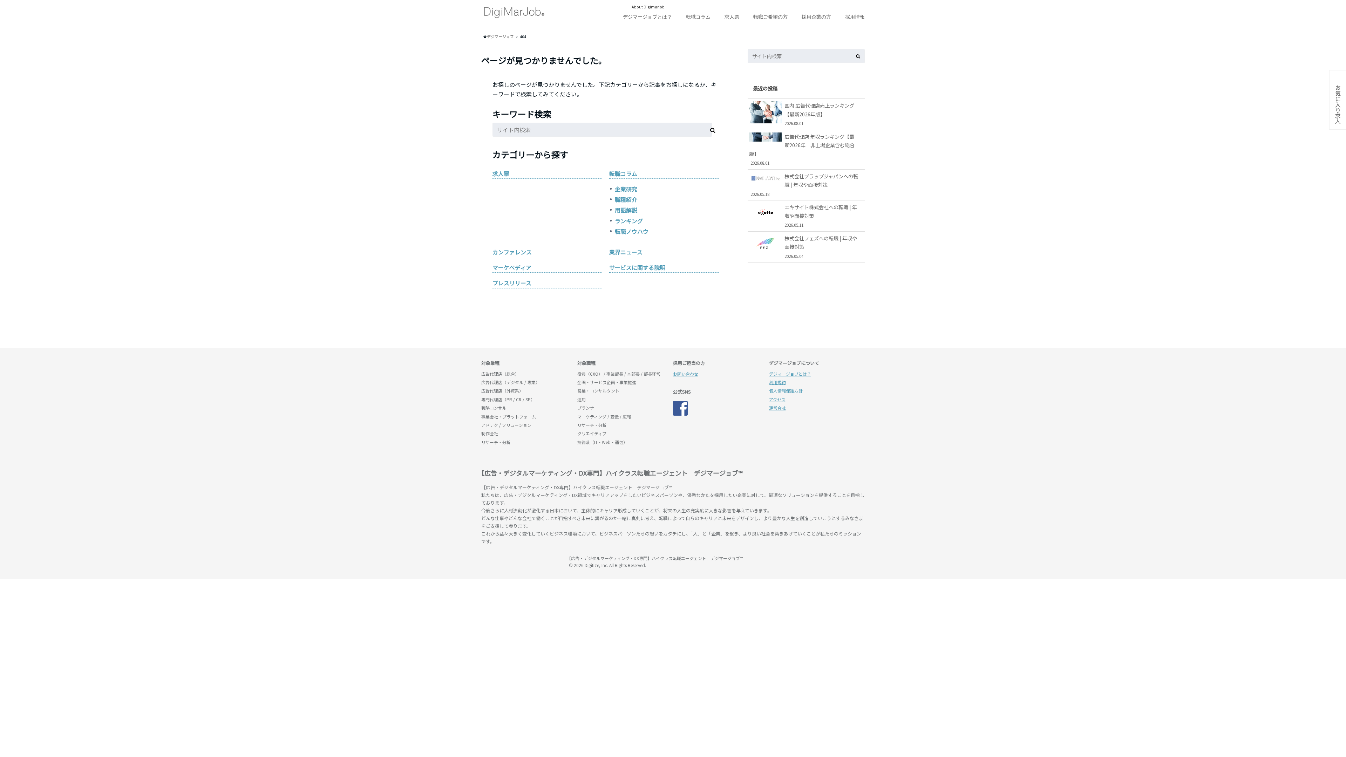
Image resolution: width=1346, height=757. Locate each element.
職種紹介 (626, 199)
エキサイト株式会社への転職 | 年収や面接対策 (820, 215)
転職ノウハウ (631, 231)
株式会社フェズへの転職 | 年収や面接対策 (820, 246)
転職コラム (698, 17)
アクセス (777, 399)
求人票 (732, 17)
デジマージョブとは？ (647, 17)
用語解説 (626, 210)
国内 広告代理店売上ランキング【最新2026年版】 (819, 114)
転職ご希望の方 (770, 17)
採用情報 (855, 17)
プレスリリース (511, 283)
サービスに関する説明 (637, 267)
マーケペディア (511, 267)
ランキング (629, 221)
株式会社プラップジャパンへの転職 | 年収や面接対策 (804, 184)
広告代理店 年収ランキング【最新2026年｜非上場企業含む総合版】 (802, 149)
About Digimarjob (648, 6)
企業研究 (626, 189)
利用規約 (777, 382)
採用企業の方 (816, 17)
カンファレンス (512, 252)
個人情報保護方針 (786, 391)
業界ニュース (626, 252)
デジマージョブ (521, 561)
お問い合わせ (685, 374)
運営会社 (777, 408)
